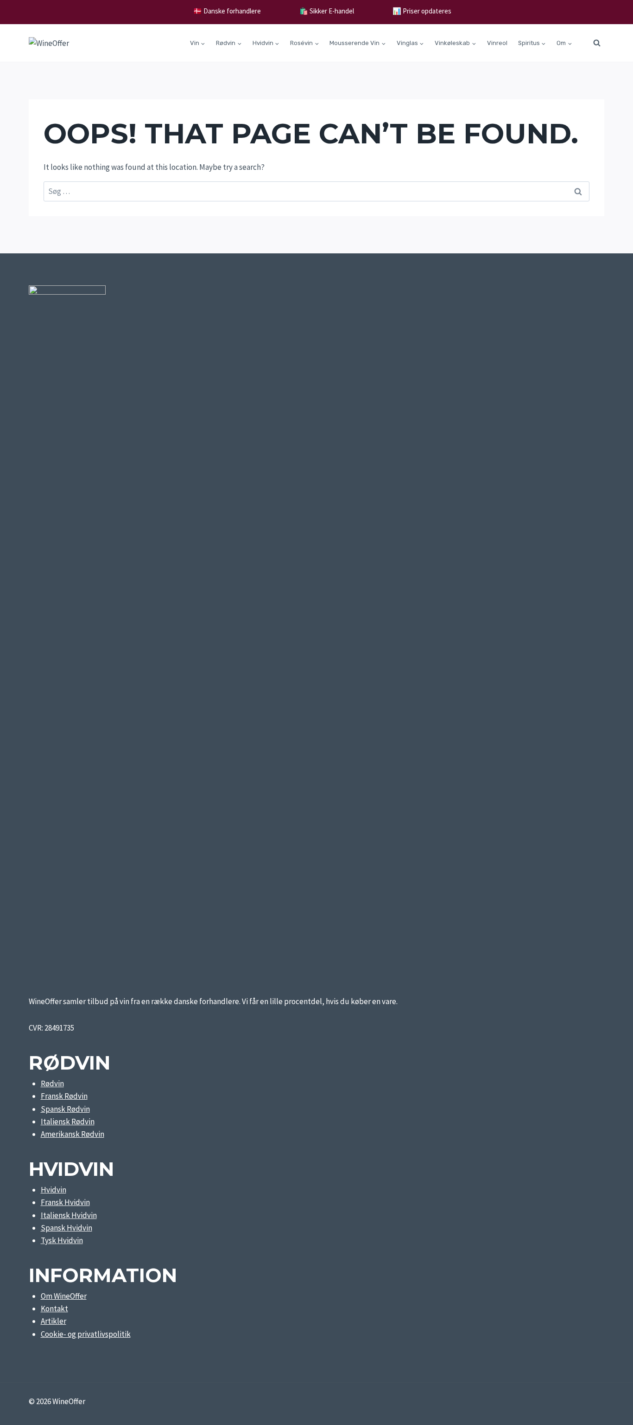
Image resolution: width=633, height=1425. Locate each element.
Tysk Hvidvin (62, 1240)
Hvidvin (53, 1190)
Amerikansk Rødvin (72, 1134)
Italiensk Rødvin (68, 1121)
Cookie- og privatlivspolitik (86, 1334)
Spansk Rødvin (65, 1109)
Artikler (53, 1321)
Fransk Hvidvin (65, 1202)
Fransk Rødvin (64, 1096)
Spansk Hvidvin (66, 1228)
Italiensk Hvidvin (69, 1215)
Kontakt (54, 1308)
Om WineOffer (64, 1296)
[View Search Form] (596, 43)
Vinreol (497, 42)
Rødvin (52, 1083)
